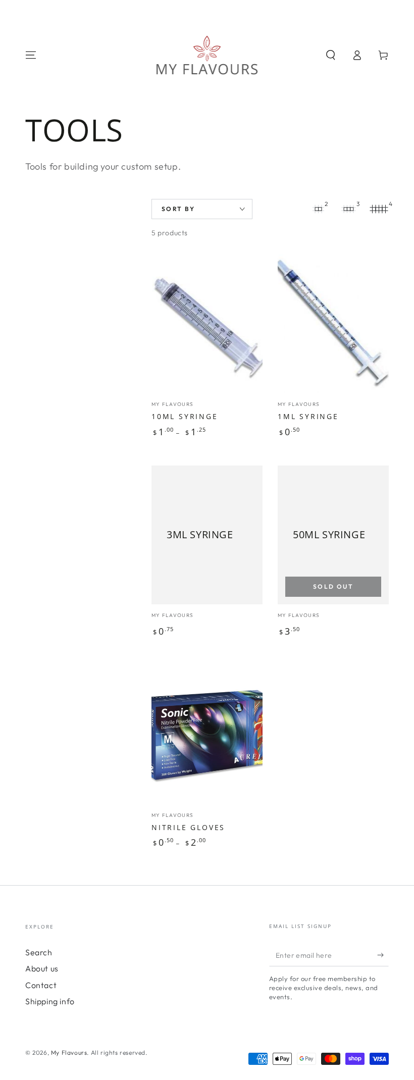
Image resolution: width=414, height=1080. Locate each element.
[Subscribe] (383, 955)
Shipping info (50, 1001)
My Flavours (69, 1052)
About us (42, 968)
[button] (331, 55)
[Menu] (31, 55)
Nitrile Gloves (188, 827)
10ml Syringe (184, 416)
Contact (41, 985)
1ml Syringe (308, 416)
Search (39, 952)
